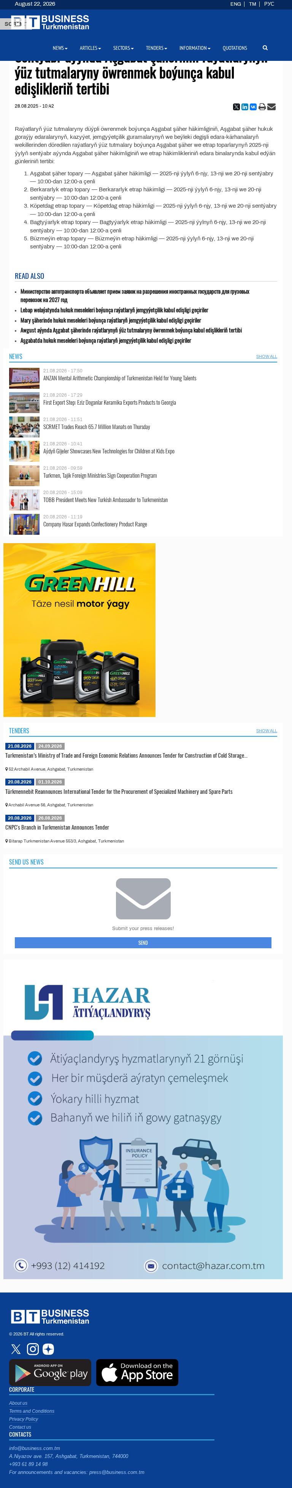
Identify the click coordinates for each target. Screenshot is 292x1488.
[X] (236, 106)
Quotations (235, 48)
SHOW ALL (266, 356)
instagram (32, 1349)
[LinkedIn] (244, 106)
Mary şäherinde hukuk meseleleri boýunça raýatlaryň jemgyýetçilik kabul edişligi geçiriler (111, 320)
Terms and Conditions (31, 1411)
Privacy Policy (23, 1419)
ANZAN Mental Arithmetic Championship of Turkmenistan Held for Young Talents (119, 378)
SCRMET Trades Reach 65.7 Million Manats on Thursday (96, 427)
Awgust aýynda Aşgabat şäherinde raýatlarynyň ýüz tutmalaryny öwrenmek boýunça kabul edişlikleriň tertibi (131, 330)
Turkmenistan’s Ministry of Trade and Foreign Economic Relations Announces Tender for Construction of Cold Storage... (126, 755)
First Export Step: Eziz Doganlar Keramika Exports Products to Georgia (109, 402)
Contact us (20, 1427)
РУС (269, 4)
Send (143, 942)
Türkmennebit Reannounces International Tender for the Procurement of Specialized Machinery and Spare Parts (119, 791)
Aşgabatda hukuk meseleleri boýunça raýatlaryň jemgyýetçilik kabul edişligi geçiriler (106, 340)
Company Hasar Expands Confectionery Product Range (95, 524)
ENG (235, 4)
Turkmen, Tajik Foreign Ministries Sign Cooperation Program (100, 475)
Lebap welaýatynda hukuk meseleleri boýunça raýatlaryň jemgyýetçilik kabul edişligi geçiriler (114, 310)
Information (193, 48)
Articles (88, 48)
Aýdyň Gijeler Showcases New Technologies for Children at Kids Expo (109, 451)
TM (252, 4)
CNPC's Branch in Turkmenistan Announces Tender (57, 827)
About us (18, 1403)
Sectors (121, 48)
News (15, 356)
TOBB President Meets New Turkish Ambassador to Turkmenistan (105, 500)
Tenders (19, 730)
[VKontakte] (253, 106)
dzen (47, 1349)
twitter (16, 1349)
